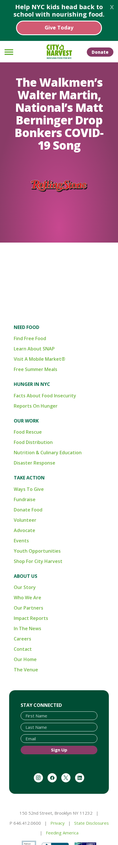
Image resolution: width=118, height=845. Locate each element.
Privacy (57, 823)
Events (21, 540)
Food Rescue (28, 432)
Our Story (25, 587)
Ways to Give (29, 489)
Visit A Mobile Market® (39, 359)
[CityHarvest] (59, 51)
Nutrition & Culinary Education (48, 452)
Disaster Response (34, 463)
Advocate (24, 530)
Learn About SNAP (34, 349)
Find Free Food (30, 338)
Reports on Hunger (36, 406)
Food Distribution (33, 442)
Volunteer (25, 520)
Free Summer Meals (35, 369)
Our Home (25, 659)
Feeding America (62, 833)
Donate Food (28, 510)
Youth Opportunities (37, 551)
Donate (100, 52)
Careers (22, 639)
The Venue (26, 670)
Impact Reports (31, 618)
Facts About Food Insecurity (45, 395)
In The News (27, 628)
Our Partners (28, 608)
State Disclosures (91, 823)
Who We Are (27, 597)
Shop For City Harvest (38, 561)
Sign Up (59, 750)
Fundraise (25, 499)
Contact (23, 649)
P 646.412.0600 (25, 823)
